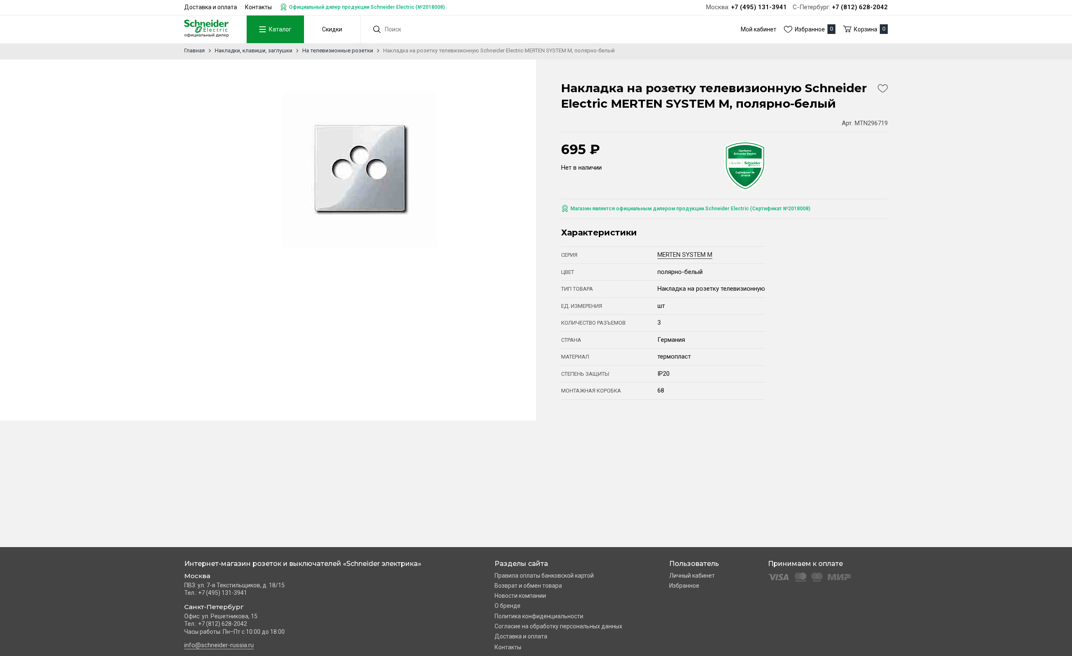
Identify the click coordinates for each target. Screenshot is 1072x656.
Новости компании (520, 595)
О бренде (508, 605)
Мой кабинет (758, 29)
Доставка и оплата (210, 7)
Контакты (258, 7)
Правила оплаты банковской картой (544, 575)
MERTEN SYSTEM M (684, 254)
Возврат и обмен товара (528, 585)
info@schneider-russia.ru (219, 645)
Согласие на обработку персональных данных (558, 626)
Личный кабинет (692, 575)
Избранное (684, 585)
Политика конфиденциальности (539, 616)
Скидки (332, 29)
